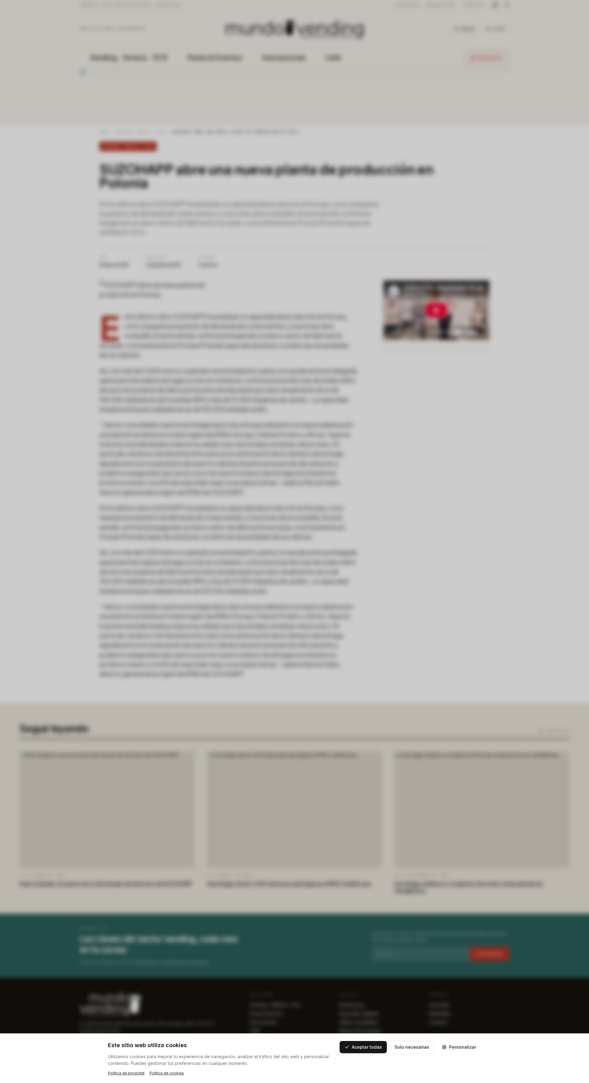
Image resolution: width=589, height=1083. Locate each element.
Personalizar (462, 1047)
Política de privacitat (126, 1073)
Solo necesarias (412, 1047)
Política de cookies (166, 1073)
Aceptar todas (367, 1047)
